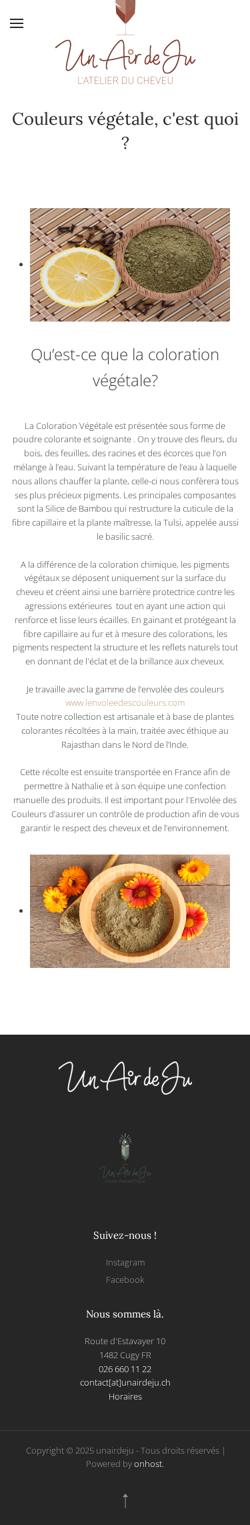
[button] (16, 23)
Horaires (125, 1396)
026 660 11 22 (125, 1369)
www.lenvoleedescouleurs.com (125, 702)
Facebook (125, 1280)
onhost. (149, 1464)
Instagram (125, 1262)
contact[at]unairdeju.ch (125, 1382)
